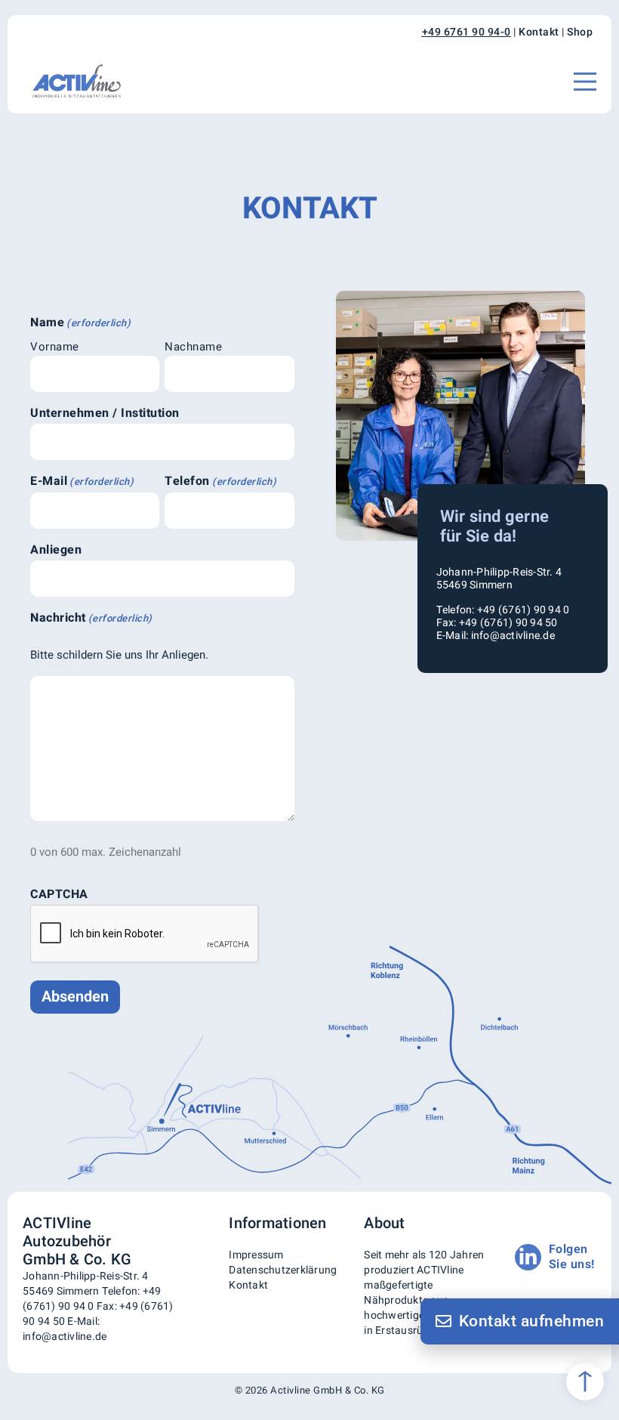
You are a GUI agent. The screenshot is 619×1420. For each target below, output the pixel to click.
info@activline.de (64, 1336)
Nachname (193, 346)
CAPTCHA (59, 894)
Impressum (256, 1255)
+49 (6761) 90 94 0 (92, 1298)
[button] (585, 81)
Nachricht (91, 618)
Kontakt (539, 32)
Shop (580, 32)
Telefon (220, 481)
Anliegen (56, 550)
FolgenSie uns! (572, 1256)
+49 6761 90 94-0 (466, 32)
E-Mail (82, 481)
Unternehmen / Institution (105, 413)
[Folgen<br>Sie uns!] (528, 1257)
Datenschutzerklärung (283, 1270)
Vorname (54, 346)
